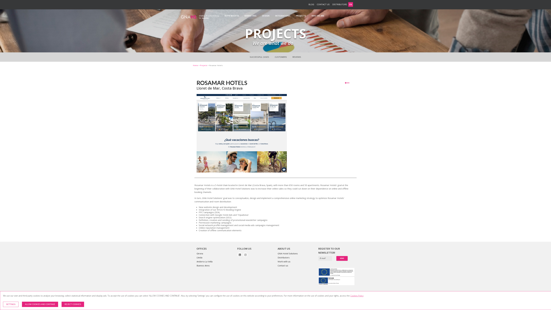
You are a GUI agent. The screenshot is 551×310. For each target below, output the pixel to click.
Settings (10, 304)
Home (196, 65)
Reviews (297, 57)
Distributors (339, 4)
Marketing (250, 15)
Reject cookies (73, 304)
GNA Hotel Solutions (288, 253)
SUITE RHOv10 (232, 15)
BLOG (311, 4)
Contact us (323, 4)
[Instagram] (245, 254)
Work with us (284, 261)
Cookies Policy (356, 295)
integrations (282, 15)
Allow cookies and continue (40, 304)
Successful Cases (259, 57)
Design (265, 15)
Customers (281, 57)
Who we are (318, 15)
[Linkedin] (240, 254)
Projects (301, 15)
